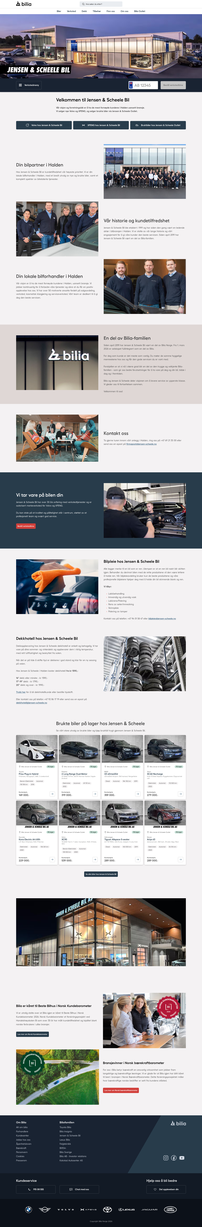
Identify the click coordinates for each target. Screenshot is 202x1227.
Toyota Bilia (65, 1127)
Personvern (21, 1152)
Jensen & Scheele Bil (70, 1136)
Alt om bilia (21, 1127)
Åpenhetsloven (23, 1144)
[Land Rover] (170, 1210)
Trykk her (21, 692)
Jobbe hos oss (23, 1140)
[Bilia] (23, 4)
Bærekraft (21, 1148)
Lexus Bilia (65, 1140)
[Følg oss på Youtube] (182, 1158)
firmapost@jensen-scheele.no (141, 444)
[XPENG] (88, 1210)
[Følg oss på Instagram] (166, 1158)
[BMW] (28, 1210)
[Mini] (45, 1210)
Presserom (21, 1160)
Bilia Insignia (66, 1131)
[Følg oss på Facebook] (174, 1158)
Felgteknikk (65, 1144)
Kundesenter (22, 1136)
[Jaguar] (149, 1210)
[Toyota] (107, 1210)
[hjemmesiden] (178, 1123)
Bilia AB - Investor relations (73, 1156)
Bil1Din (63, 1148)
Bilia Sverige (66, 1152)
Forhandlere (22, 1131)
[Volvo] (66, 1210)
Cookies (20, 1156)
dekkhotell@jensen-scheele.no (31, 703)
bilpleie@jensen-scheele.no (162, 618)
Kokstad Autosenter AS (71, 1160)
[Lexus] (127, 1210)
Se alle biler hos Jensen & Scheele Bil (101, 874)
